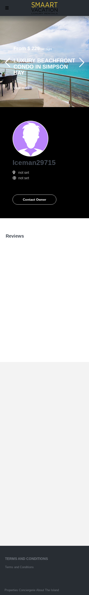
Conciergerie (27, 590)
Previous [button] (7, 64)
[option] (44, 61)
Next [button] (82, 64)
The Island (52, 590)
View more (21, 88)
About (40, 590)
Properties (11, 590)
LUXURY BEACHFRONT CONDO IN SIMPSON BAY (44, 66)
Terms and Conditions (19, 567)
